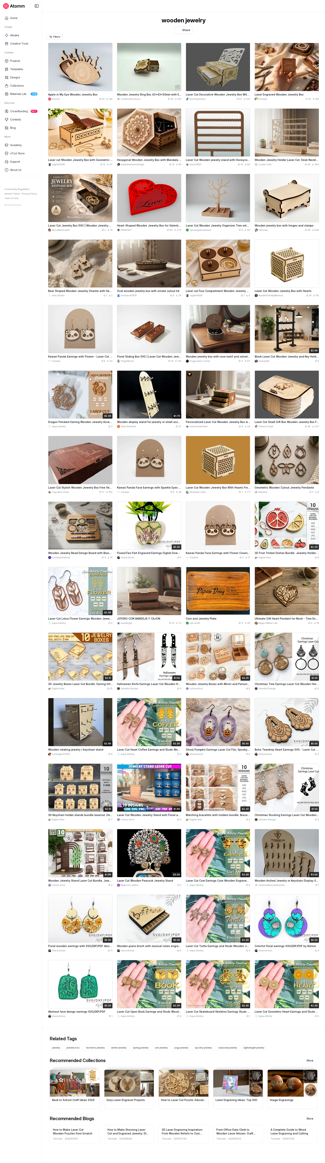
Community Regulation (17, 189)
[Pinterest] (24, 182)
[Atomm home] (14, 6)
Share (186, 30)
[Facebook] (6, 182)
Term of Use (11, 198)
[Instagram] (12, 182)
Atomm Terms (12, 193)
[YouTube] (18, 182)
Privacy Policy (29, 193)
